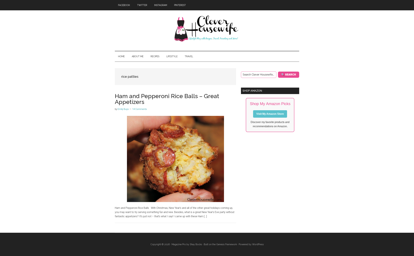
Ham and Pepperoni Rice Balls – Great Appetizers (167, 99)
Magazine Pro (179, 244)
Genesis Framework (226, 244)
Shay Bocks (196, 244)
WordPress (258, 244)
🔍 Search (288, 74)
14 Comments (139, 109)
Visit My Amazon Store (270, 113)
